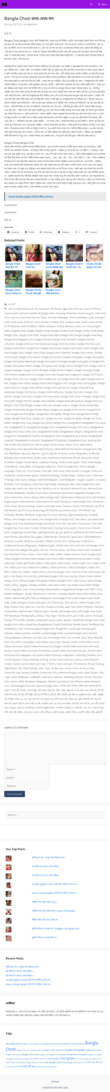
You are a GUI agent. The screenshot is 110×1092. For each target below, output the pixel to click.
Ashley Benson (65, 326)
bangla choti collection (59, 352)
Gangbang (16, 532)
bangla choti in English (61, 370)
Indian (59, 554)
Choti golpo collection (44, 466)
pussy (52, 620)
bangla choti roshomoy (51, 392)
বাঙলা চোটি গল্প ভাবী (32, 703)
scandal (36, 633)
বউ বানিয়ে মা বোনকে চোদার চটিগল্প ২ (46, 866)
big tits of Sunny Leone (62, 453)
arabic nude (87, 322)
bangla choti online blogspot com (49, 383)
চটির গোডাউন (62, 694)
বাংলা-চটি (11, 304)
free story (24, 528)
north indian (79, 598)
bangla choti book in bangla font (21, 348)
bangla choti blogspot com (18, 339)
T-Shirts (51, 663)
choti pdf (47, 471)
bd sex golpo (43, 444)
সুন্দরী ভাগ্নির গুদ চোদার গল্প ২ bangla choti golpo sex (55, 928)
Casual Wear (31, 462)
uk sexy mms (86, 668)
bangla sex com (54, 418)
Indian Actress (71, 554)
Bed (57, 449)
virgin (7, 677)
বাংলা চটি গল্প (85, 703)
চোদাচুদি (100, 694)
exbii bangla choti (82, 501)
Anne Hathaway (78, 317)
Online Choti (17, 606)
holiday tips (74, 541)
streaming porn (12, 659)
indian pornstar (58, 567)
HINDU (49, 541)
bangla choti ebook (29, 357)
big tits (45, 453)
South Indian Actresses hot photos (32, 650)
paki (67, 606)
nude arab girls (18, 602)
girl (61, 532)
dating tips (63, 484)
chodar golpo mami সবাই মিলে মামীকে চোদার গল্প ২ (55, 884)
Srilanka (91, 655)
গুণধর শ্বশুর (79, 690)
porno (88, 615)
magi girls (16, 589)
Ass (84, 326)
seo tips (37, 637)
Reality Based (80, 624)
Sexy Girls (15, 642)
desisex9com (95, 488)
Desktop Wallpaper (14, 492)
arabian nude (72, 322)
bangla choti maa (46, 374)
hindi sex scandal (13, 541)
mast (25, 589)
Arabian (45, 322)
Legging (23, 584)
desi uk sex (35, 488)
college (32, 479)
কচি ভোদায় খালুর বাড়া (46, 690)
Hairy (80, 536)
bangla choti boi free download (33, 343)
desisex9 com (79, 488)
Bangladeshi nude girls (27, 440)
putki (59, 620)
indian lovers (64, 563)
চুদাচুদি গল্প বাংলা (85, 694)
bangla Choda (42, 330)
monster (52, 593)
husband (96, 550)
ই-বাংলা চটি (14, 690)
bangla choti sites (74, 392)
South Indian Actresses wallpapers (56, 655)
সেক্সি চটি (98, 712)
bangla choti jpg (83, 370)
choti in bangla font (67, 466)
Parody (54, 611)
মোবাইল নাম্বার (58, 712)
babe (7, 330)
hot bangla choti (94, 545)
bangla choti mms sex (16, 379)
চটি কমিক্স (29, 694)
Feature (67, 506)
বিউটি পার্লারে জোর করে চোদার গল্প (45, 919)
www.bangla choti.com (22, 685)
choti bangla (94, 462)
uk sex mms (71, 668)
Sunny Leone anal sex (61, 659)
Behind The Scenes (71, 449)
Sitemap (55, 1081)
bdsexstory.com (13, 449)
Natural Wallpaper (41, 598)
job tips (33, 576)
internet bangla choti (58, 571)
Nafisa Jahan (96, 593)
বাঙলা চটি (8, 703)
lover (63, 584)
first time (52, 514)
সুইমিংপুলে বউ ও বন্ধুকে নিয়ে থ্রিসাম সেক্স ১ (49, 857)
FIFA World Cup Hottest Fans (61, 510)
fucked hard (46, 528)
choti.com (96, 471)
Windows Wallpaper (36, 681)
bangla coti (56, 409)
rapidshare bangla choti (85, 620)
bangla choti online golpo (82, 383)
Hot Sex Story (57, 550)
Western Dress (83, 677)
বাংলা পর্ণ (20, 707)
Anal (97, 313)
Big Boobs (14, 453)
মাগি (42, 712)
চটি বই (53, 694)
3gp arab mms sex (72, 308)
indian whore (39, 571)
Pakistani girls (41, 611)
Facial (13, 506)
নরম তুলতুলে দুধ (46, 699)
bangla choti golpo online (18, 365)
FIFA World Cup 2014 (92, 506)
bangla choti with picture (70, 400)
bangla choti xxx (93, 400)
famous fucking (26, 506)
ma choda (72, 584)
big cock (25, 453)
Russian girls (89, 628)
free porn (72, 523)
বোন (84, 707)
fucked (35, 528)
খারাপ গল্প (69, 690)
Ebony (35, 497)
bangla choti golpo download (20, 361)
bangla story (60, 422)
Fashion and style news (49, 506)
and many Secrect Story (33, 317)
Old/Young (57, 602)
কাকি (58, 690)
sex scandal (73, 637)
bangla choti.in (62, 405)
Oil (48, 602)
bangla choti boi (43, 339)
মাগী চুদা (48, 712)
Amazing (60, 313)
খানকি (63, 690)
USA (101, 672)
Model (28, 593)
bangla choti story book (47, 396)
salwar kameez (22, 633)
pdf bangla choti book (89, 611)
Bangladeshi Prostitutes (54, 440)
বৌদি (6, 712)
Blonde (96, 453)
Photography (28, 615)
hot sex (44, 550)
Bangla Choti (11, 335)
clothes (81, 475)
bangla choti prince (26, 392)
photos (40, 615)
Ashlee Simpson (47, 326)
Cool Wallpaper (67, 479)
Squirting (81, 655)
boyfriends (66, 457)
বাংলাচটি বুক (30, 707)
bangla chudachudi (14, 409)
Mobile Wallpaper (14, 593)
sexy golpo (28, 642)
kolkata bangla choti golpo (33, 580)
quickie (67, 620)
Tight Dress (10, 668)
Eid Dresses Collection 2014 (76, 497)
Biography (82, 453)
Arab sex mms (32, 322)
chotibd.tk (9, 475)
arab (91, 317)
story (99, 655)
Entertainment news (48, 501)
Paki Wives (77, 606)
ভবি (10, 712)
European (66, 501)
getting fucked (47, 532)
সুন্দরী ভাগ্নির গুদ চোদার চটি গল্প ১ (44, 937)
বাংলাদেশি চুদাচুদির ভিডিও (45, 707)
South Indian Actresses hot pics (69, 650)
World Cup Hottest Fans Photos (65, 681)
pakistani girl (26, 611)
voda (14, 677)
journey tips (71, 576)
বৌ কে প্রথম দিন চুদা (95, 707)
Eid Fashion (99, 497)
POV (15, 620)
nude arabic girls (37, 602)
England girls (11, 501)
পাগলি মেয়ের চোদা (61, 699)
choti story (58, 471)
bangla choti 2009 (29, 335)
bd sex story (57, 444)
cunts (35, 484)
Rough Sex (62, 628)
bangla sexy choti (21, 422)
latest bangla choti (28, 1062)
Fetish (76, 506)
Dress (27, 497)
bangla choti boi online (63, 343)
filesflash (30, 514)
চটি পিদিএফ (45, 694)
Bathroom (28, 444)
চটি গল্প (36, 694)
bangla (30, 330)
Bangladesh (74, 422)
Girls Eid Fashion (94, 532)
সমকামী (81, 712)
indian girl (9, 563)
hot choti (9, 550)
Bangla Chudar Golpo (37, 409)
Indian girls (50, 563)
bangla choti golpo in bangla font (86, 361)
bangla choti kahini (94, 1050)
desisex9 (65, 488)
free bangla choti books (25, 519)
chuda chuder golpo (27, 475)
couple (80, 479)
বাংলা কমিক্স (66, 703)
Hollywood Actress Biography (20, 545)
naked (7, 598)
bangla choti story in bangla (76, 396)
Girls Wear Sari (27, 536)
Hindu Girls (60, 541)
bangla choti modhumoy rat (45, 379)
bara (19, 444)
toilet (41, 668)
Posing (8, 620)
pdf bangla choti (67, 611)
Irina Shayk (16, 576)
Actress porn (11, 313)
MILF (93, 589)
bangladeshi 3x (17, 427)
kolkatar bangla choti (60, 580)
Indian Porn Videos (38, 567)
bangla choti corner (83, 352)
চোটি (94, 694)
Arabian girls (57, 322)
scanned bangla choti (76, 633)
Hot (66, 545)
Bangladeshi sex (78, 440)
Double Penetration (37, 492)
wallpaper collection (41, 677)
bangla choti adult (50, 335)
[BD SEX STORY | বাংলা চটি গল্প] (5, 4)
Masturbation (52, 589)
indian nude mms (82, 563)
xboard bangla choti (47, 685)
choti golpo (25, 466)
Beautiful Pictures (44, 449)
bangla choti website (44, 400)
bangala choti (18, 330)
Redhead (94, 624)
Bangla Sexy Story (42, 422)
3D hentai (56, 308)
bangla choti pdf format (57, 387)
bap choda (10, 444)
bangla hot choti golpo (23, 414)
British (77, 457)
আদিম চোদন (83, 685)
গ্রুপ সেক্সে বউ (90, 690)
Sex (45, 637)
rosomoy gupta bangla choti (39, 628)
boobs (37, 457)
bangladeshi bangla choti (40, 427)
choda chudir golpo (69, 462)
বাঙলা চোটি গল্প (18, 703)
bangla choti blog (92, 335)
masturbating (36, 589)
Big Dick (36, 453)
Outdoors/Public (55, 606)
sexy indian (42, 642)
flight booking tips (78, 514)
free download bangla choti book (37, 523)
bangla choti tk (23, 400)
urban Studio (91, 672)
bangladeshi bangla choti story (72, 427)
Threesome (80, 663)
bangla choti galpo (73, 357)
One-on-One (71, 602)
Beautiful (28, 449)
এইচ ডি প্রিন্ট (32, 690)
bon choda (20, 457)
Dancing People (48, 484)
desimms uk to (51, 488)
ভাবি (14, 712)
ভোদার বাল (28, 712)
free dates (80, 519)
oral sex (40, 606)
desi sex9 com (20, 488)
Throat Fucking (96, 663)
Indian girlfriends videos (29, 563)
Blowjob (8, 457)
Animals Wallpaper (58, 317)
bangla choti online (19, 383)
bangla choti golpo (94, 357)
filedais (19, 514)
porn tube (78, 615)
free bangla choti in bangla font (57, 519)
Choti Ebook (11, 466)
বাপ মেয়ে (57, 703)
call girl (19, 462)
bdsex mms (71, 444)
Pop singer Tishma (55, 615)
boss (44, 457)
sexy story (55, 642)
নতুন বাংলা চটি (33, 699)
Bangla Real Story (21, 418)
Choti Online (34, 471)
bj (90, 453)
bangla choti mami (92, 374)
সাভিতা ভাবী (89, 712)
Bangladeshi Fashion (29, 435)
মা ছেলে (36, 712)
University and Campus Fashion (21, 672)
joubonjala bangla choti (50, 576)
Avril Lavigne (94, 326)
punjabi (30, 620)
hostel (59, 545)
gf (57, 532)
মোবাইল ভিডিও (71, 712)
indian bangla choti (91, 554)
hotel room (84, 550)
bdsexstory (86, 444)
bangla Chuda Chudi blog (84, 405)
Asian (78, 326)
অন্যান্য (74, 685)
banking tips (94, 440)
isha (25, 576)
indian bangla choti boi (16, 558)
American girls (86, 313)
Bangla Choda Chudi (62, 330)
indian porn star (18, 567)
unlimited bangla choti (70, 672)
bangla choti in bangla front (73, 365)
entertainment (27, 501)
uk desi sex (57, 668)
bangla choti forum (51, 357)
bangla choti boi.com (88, 343)
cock (88, 475)
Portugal (98, 615)
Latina (14, 584)
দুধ (21, 699)
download (55, 492)
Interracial (93, 571)
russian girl (75, 628)
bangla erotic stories (75, 409)
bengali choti (90, 449)
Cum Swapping (23, 484)
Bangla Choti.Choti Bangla (18, 405)
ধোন (25, 699)
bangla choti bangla (71, 335)
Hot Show (71, 550)
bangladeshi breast (48, 431)
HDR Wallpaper (92, 536)
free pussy (84, 523)
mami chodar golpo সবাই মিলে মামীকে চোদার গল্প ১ (55, 893)
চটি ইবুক (21, 694)
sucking (44, 659)
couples (90, 479)
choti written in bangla (78, 471)
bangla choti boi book (64, 339)
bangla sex (38, 418)
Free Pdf (61, 523)
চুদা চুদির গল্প (73, 694)
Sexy (83, 637)
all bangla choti (46, 313)
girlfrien (68, 532)
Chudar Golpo (67, 475)
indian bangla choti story (43, 558)
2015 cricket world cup (20, 308)
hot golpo (34, 550)
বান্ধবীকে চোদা (47, 703)
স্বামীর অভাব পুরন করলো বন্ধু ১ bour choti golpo (53, 910)
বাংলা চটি (75, 703)
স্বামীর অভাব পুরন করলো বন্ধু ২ (44, 901)
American (71, 313)
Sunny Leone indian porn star (29, 663)
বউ (91, 699)
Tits (20, 668)
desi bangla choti (85, 484)
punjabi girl (42, 620)
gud (73, 536)
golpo (39, 536)
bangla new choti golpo (49, 414)
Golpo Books (51, 536)
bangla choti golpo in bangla (52, 361)
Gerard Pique (30, 532)
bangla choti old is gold (73, 379)
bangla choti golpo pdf (45, 365)
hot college (21, 550)
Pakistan (88, 606)
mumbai (62, 593)
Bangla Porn (69, 414)
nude (90, 598)
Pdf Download (12, 615)
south (74, 642)
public (22, 620)
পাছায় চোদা (73, 699)
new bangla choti (61, 598)
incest (31, 554)
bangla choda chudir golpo (89, 330)
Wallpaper (23, 677)
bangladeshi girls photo (75, 435)
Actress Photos (92, 308)
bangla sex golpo (73, 418)
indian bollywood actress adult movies (79, 558)
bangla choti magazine (69, 374)
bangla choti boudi (51, 348)
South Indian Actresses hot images (43, 646)
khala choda (85, 576)
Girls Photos (11, 536)
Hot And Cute (77, 545)
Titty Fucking (30, 668)
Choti (84, 462)
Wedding (69, 677)
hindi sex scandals (34, 541)
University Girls (48, 672)
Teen (59, 663)
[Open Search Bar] (91, 4)
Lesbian (42, 584)
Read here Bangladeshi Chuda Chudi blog (49, 624)
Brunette (87, 457)
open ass (30, 606)
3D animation (42, 308)
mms (100, 589)
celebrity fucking (48, 462)
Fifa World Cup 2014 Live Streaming (24, 510)
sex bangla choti (57, 637)
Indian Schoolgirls (77, 567)
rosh (20, 628)
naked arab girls (21, 598)
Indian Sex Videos (21, 571)
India (52, 554)
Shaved (66, 642)
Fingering (41, 514)
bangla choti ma (27, 374)
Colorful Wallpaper (47, 479)
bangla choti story (23, 396)
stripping (34, 659)
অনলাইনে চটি (64, 685)
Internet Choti (79, 571)
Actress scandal (28, 313)
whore (14, 681)
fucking (58, 528)
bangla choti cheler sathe (76, 348)
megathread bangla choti (75, 589)
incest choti (41, 554)
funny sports (70, 528)
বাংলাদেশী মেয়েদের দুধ (64, 707)
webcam (58, 677)
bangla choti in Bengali (35, 370)
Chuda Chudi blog (49, 475)
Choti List (20, 471)
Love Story (53, 584)
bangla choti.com (43, 405)
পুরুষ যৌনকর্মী (83, 699)
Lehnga (33, 584)
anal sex (14, 317)
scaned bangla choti (52, 633)
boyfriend (53, 457)
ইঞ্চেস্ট (23, 690)
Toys (47, 668)
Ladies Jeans (79, 580)
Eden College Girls (50, 497)
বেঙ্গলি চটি (78, 707)
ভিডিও (20, 712)
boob (30, 457)
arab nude (16, 322)
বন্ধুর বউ (97, 699)
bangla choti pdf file (32, 387)
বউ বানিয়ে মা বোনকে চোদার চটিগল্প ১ (46, 875)
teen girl (67, 663)
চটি (99, 690)
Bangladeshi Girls (51, 435)
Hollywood (87, 541)
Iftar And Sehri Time (15, 554)
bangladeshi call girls (71, 431)
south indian (85, 642)
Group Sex (64, 536)
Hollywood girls (46, 545)
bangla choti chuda (35, 352)
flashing (62, 514)
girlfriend (79, 532)
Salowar (8, 633)
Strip (25, 659)
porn (69, 615)
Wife (21, 681)
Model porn (39, 593)
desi (72, 484)
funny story (84, 528)
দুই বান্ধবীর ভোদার (11, 699)
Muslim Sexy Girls (78, 593)
